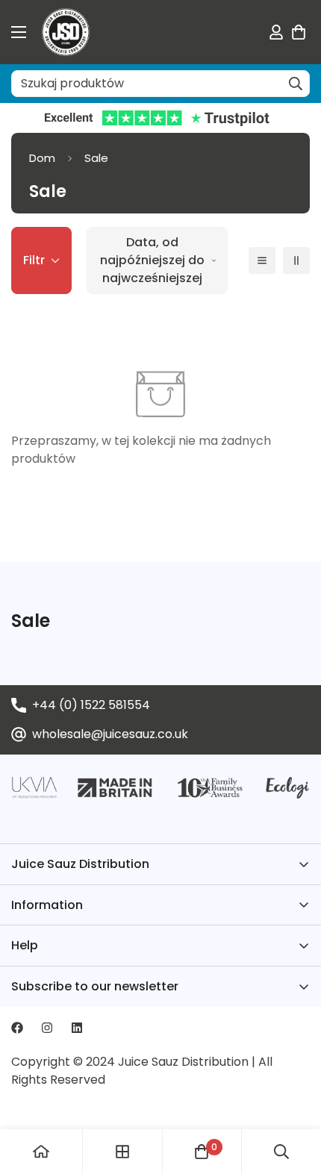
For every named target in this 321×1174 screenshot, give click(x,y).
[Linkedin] (77, 1028)
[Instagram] (47, 1028)
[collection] (122, 1151)
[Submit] (295, 83)
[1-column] (262, 260)
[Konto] (276, 32)
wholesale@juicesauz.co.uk (110, 734)
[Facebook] (17, 1028)
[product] (41, 1152)
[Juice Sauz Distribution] (66, 32)
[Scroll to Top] (294, 1095)
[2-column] (296, 260)
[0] (298, 32)
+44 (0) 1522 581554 (91, 705)
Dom (42, 158)
